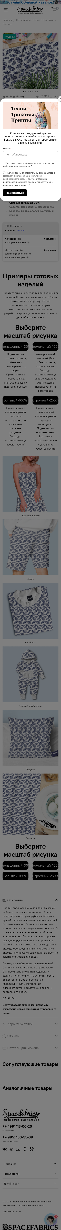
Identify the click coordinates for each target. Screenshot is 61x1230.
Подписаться (15, 192)
